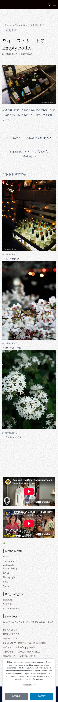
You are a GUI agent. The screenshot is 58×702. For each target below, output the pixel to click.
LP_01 (6, 572)
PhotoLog (26, 54)
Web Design (9, 565)
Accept (42, 696)
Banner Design (10, 568)
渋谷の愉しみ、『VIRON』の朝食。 (20, 656)
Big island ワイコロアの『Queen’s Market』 (25, 642)
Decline (16, 696)
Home (6, 556)
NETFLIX (7, 604)
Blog (17, 25)
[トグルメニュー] (54, 4)
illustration (8, 560)
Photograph (9, 577)
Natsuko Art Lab (14, 4)
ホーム (7, 25)
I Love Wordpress (12, 608)
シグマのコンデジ (11, 437)
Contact (7, 586)
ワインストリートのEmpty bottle (19, 647)
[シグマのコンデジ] (29, 389)
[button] (48, 4)
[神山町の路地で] (29, 215)
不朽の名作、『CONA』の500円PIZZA (30, 137)
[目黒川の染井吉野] (29, 300)
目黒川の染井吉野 (11, 347)
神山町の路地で (10, 258)
